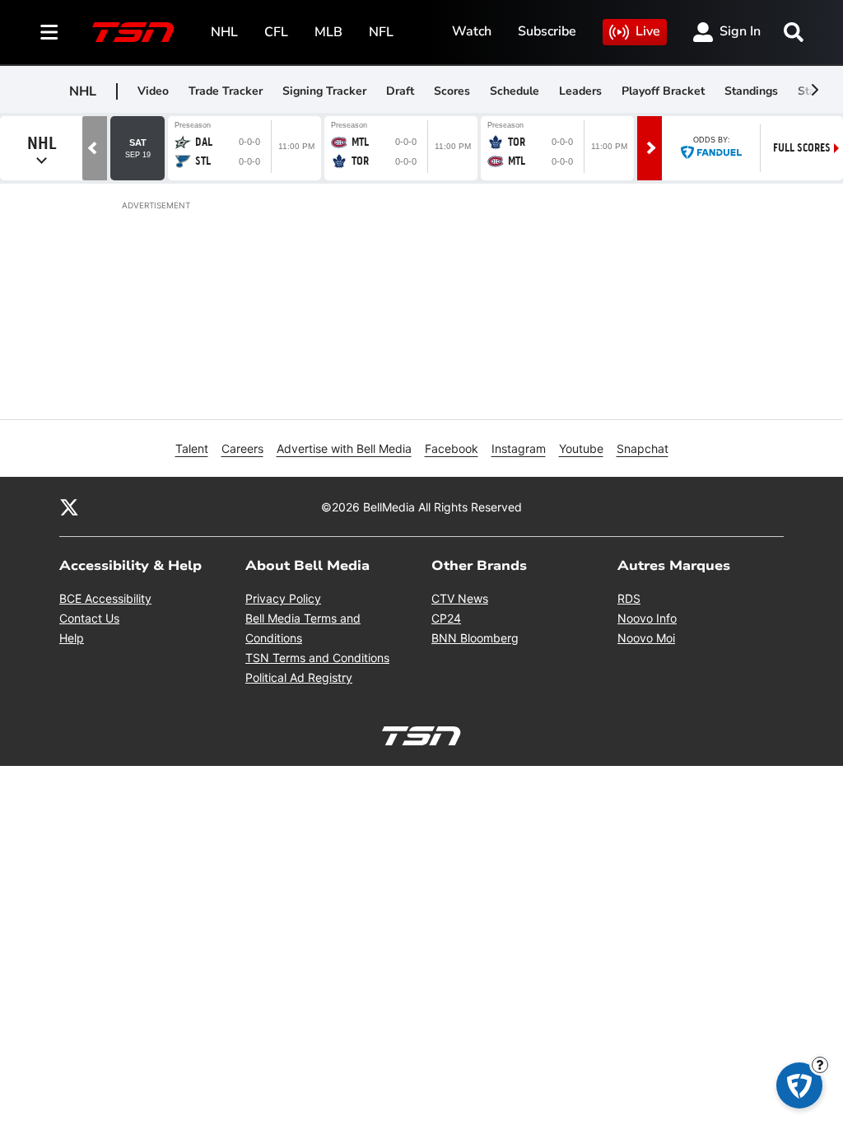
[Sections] (49, 32)
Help (71, 638)
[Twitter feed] (69, 506)
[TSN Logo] (133, 32)
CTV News (459, 598)
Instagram (518, 448)
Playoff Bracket (663, 91)
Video (153, 91)
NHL (224, 32)
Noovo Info (647, 618)
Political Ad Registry (298, 677)
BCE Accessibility (105, 598)
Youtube (581, 448)
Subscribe (547, 31)
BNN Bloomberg (475, 638)
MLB (328, 32)
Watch (471, 31)
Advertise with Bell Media (344, 448)
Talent (191, 448)
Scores (452, 91)
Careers (242, 448)
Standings (751, 91)
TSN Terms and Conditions (317, 658)
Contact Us (89, 618)
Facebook (451, 448)
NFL (381, 32)
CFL (276, 32)
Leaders (580, 91)
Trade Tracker (226, 91)
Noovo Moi (646, 638)
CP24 (446, 618)
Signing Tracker (324, 91)
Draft (400, 91)
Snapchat (642, 448)
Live (648, 31)
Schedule (514, 91)
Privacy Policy (283, 598)
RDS (628, 598)
